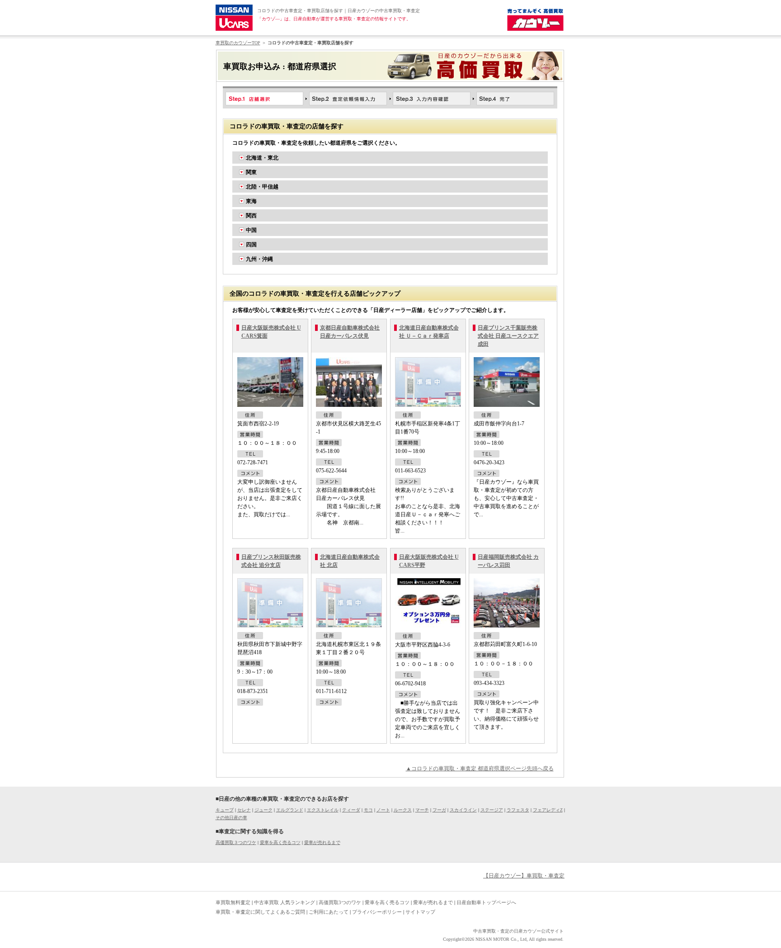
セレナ (244, 809)
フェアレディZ (548, 809)
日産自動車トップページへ (486, 902)
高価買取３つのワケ (236, 842)
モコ (368, 809)
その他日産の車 (231, 817)
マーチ (422, 809)
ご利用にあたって (328, 912)
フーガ (439, 809)
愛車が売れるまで (322, 842)
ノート (383, 809)
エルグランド (289, 809)
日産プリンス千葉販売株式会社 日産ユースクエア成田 (508, 336)
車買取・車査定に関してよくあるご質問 (260, 912)
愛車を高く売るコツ (280, 842)
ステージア (491, 809)
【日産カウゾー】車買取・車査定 (524, 876)
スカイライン (463, 809)
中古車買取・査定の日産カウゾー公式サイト (518, 931)
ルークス (403, 809)
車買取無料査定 (233, 902)
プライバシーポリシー (377, 912)
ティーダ (351, 809)
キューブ (225, 809)
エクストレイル (323, 809)
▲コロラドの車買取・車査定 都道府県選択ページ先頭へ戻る (480, 768)
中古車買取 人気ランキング (284, 902)
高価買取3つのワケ (340, 902)
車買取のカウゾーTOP (238, 42)
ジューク (263, 809)
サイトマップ (420, 912)
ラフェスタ (518, 809)
